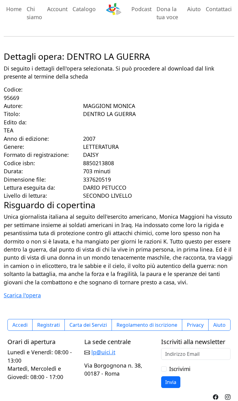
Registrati (48, 324)
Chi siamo (34, 13)
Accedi (20, 324)
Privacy (195, 324)
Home (14, 9)
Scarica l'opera (22, 295)
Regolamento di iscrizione (147, 324)
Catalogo (84, 9)
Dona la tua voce (167, 13)
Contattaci (219, 9)
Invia (170, 382)
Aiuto (194, 9)
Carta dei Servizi (88, 324)
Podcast (141, 9)
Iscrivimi (180, 369)
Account (57, 9)
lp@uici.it (103, 352)
